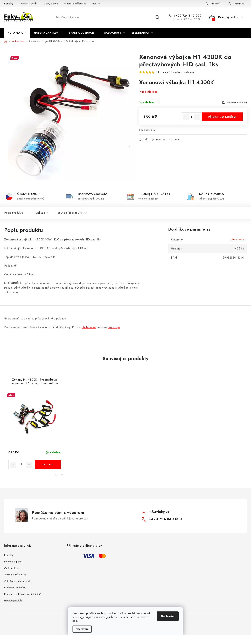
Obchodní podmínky (15, 587)
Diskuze (40, 213)
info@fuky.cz (159, 512)
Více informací (149, 92)
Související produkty (70, 213)
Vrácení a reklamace (75, 3)
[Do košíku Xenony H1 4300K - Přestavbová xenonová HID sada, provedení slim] (48, 464)
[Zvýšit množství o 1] (197, 117)
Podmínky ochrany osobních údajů (22, 594)
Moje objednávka (13, 600)
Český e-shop (51, 3)
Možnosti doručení (237, 102)
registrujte (114, 327)
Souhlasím (167, 616)
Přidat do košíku (222, 117)
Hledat (157, 17)
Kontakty (8, 3)
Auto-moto (237, 239)
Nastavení (82, 629)
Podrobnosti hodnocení (182, 72)
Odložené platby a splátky (18, 581)
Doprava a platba (28, 3)
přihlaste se (89, 327)
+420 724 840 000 (187, 15)
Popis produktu (13, 213)
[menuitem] (17, 33)
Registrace (238, 3)
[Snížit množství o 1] (186, 117)
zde (74, 621)
